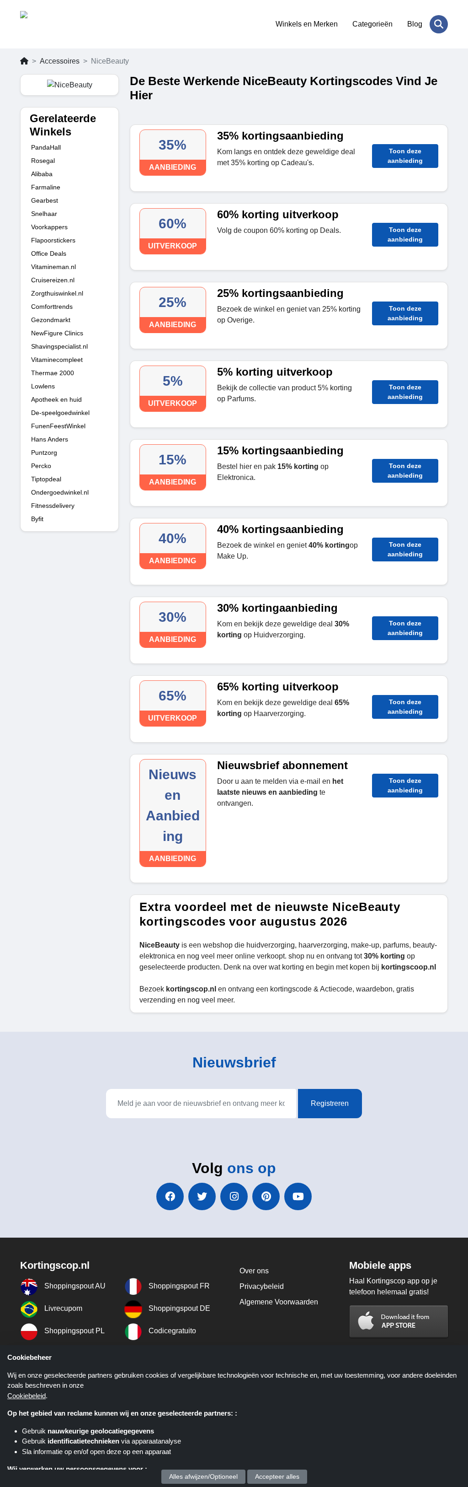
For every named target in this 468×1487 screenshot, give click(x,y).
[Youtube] (298, 1196)
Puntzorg (44, 452)
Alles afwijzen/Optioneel (203, 1476)
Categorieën (372, 24)
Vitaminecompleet (57, 359)
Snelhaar (44, 213)
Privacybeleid (261, 1286)
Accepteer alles (277, 1476)
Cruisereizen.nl (52, 280)
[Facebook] (170, 1196)
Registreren (330, 1103)
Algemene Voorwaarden (278, 1302)
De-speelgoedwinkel (60, 412)
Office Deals (48, 253)
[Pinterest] (266, 1196)
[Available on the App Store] (399, 1321)
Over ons (254, 1271)
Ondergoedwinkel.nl (60, 492)
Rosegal (43, 160)
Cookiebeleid (26, 1396)
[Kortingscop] (64, 24)
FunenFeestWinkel (58, 426)
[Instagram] (234, 1196)
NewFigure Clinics (57, 333)
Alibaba (42, 174)
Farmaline (45, 187)
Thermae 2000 (52, 373)
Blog (414, 24)
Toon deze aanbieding (405, 155)
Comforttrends (52, 306)
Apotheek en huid (56, 399)
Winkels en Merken (307, 24)
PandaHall (46, 147)
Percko (41, 465)
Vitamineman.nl (53, 266)
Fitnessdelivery (52, 505)
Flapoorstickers (53, 240)
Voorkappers (49, 227)
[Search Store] (439, 24)
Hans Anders (49, 439)
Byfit (37, 519)
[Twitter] (202, 1196)
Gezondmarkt (50, 319)
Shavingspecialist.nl (59, 346)
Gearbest (44, 200)
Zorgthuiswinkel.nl (57, 293)
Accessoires (60, 61)
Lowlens (43, 386)
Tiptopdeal (46, 479)
